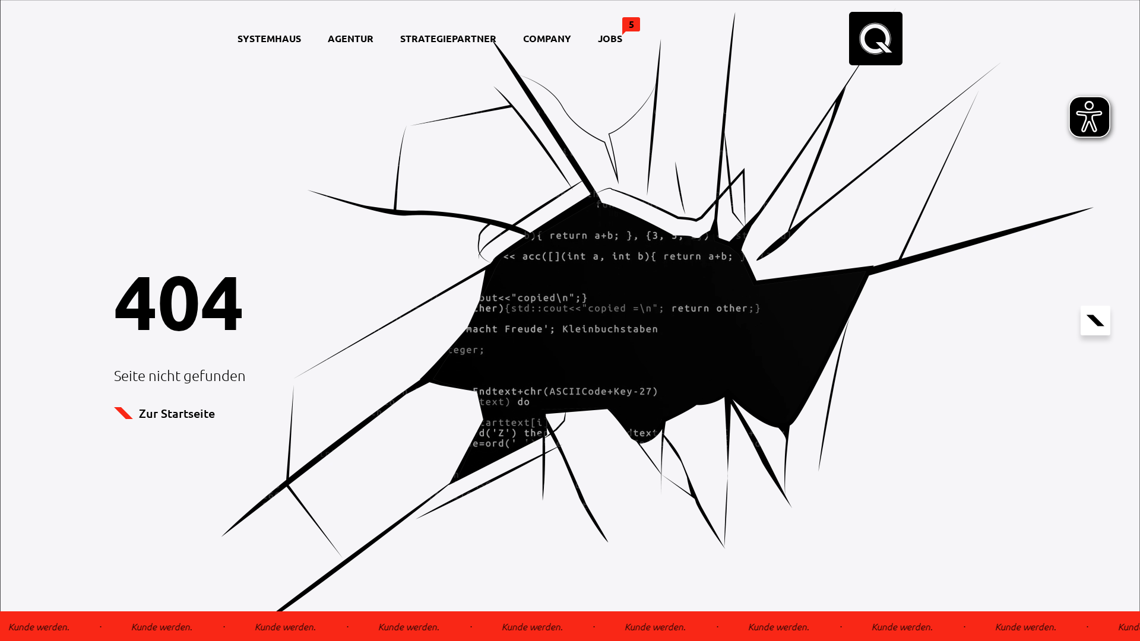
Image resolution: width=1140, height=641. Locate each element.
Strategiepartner (448, 38)
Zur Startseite (177, 413)
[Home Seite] (875, 38)
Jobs (616, 31)
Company (547, 38)
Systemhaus (269, 38)
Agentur (350, 38)
